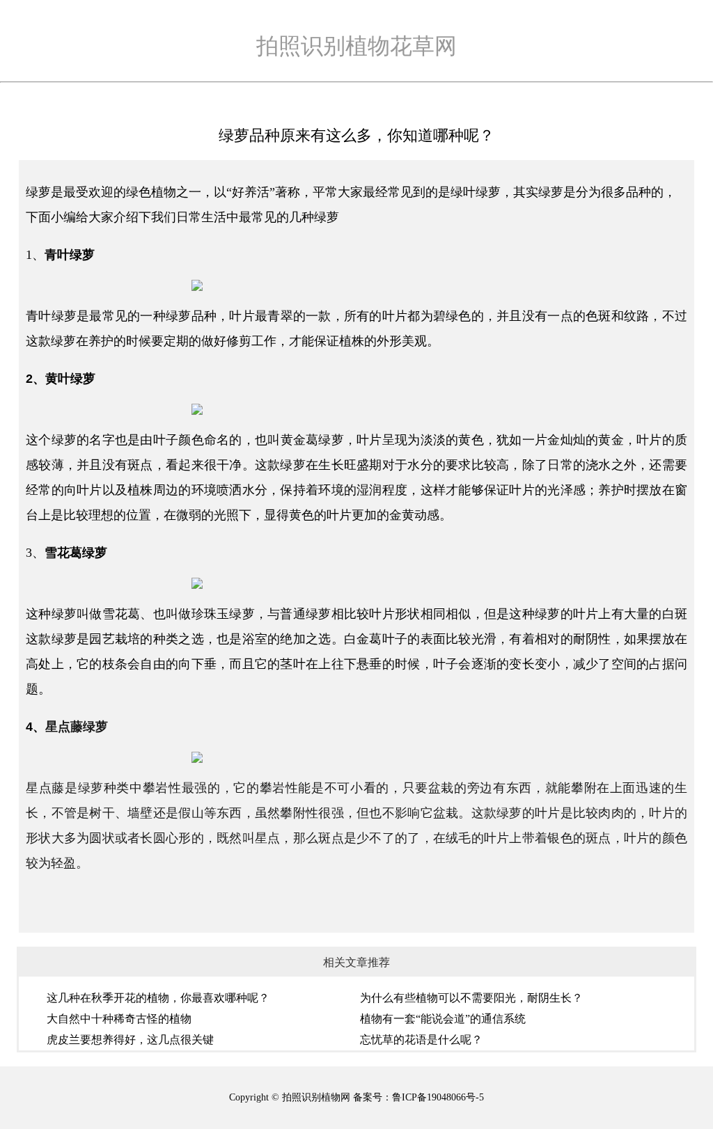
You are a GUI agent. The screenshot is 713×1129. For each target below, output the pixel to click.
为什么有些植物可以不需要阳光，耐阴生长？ (471, 998)
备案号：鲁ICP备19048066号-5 (418, 1097)
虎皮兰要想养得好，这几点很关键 (130, 1039)
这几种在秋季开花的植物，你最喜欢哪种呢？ (158, 998)
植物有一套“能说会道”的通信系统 (443, 1019)
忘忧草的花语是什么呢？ (421, 1039)
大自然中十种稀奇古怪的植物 (119, 1019)
